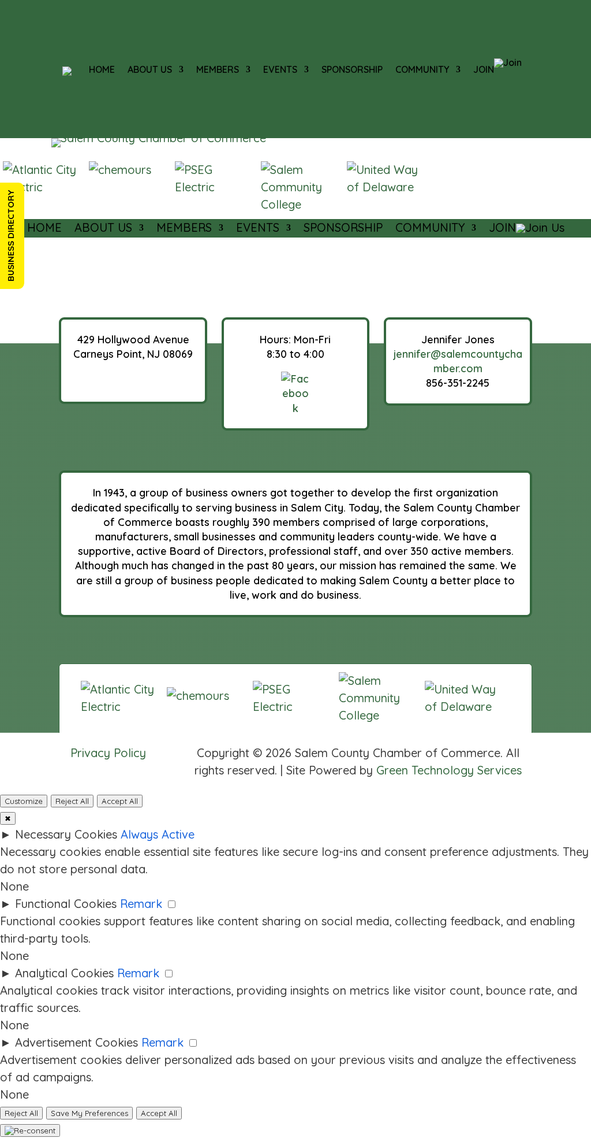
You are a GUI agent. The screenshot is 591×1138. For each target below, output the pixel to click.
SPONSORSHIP (352, 69)
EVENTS (280, 69)
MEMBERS (217, 69)
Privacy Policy (108, 753)
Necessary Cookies (66, 834)
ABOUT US (150, 69)
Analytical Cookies (64, 973)
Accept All (120, 801)
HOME (102, 69)
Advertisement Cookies (76, 1042)
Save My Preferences (89, 1113)
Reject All (72, 801)
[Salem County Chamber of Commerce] (67, 71)
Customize (24, 801)
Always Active (157, 834)
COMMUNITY (422, 69)
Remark (141, 903)
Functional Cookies (66, 903)
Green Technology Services (449, 770)
